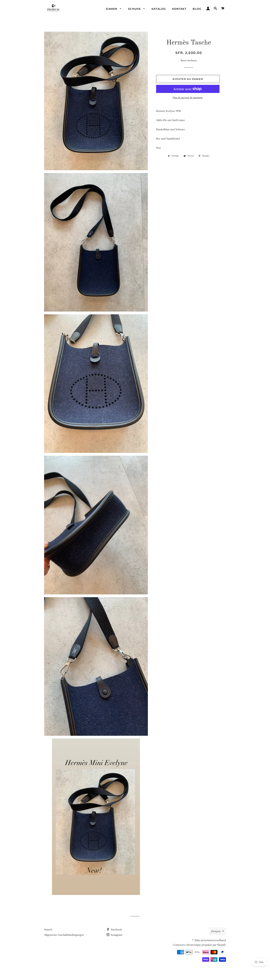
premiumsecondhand (213, 940)
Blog (197, 8)
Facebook (116, 929)
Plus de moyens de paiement (188, 97)
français (216, 931)
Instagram (116, 935)
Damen (112, 8)
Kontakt (179, 8)
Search (48, 929)
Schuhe (135, 8)
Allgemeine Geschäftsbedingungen (64, 935)
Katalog (159, 8)
